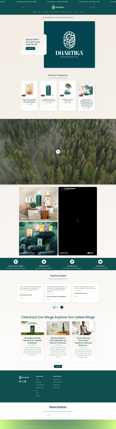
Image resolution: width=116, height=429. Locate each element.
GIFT (37, 390)
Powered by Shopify (33, 426)
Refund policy (48, 426)
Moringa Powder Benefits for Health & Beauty (32, 340)
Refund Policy (56, 387)
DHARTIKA (27, 426)
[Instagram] (22, 381)
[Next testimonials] (61, 307)
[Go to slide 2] (58, 307)
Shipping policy (63, 426)
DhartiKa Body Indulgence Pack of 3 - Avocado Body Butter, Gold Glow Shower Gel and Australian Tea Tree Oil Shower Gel (86, 103)
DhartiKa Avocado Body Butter (67, 100)
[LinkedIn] (25, 381)
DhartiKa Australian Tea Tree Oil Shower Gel (48, 100)
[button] (22, 7)
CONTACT (38, 396)
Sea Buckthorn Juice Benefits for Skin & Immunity (58, 340)
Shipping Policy (57, 385)
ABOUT (37, 379)
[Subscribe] (68, 415)
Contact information (72, 426)
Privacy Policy (56, 379)
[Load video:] (58, 152)
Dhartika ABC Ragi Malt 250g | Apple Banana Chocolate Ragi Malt (29, 101)
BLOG (37, 393)
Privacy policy (41, 426)
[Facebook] (20, 381)
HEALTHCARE (39, 382)
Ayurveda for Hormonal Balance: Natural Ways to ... (83, 341)
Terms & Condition (57, 382)
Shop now (30, 48)
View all (58, 366)
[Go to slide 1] (57, 307)
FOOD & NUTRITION (40, 385)
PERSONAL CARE (39, 387)
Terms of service (55, 426)
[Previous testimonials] (54, 307)
